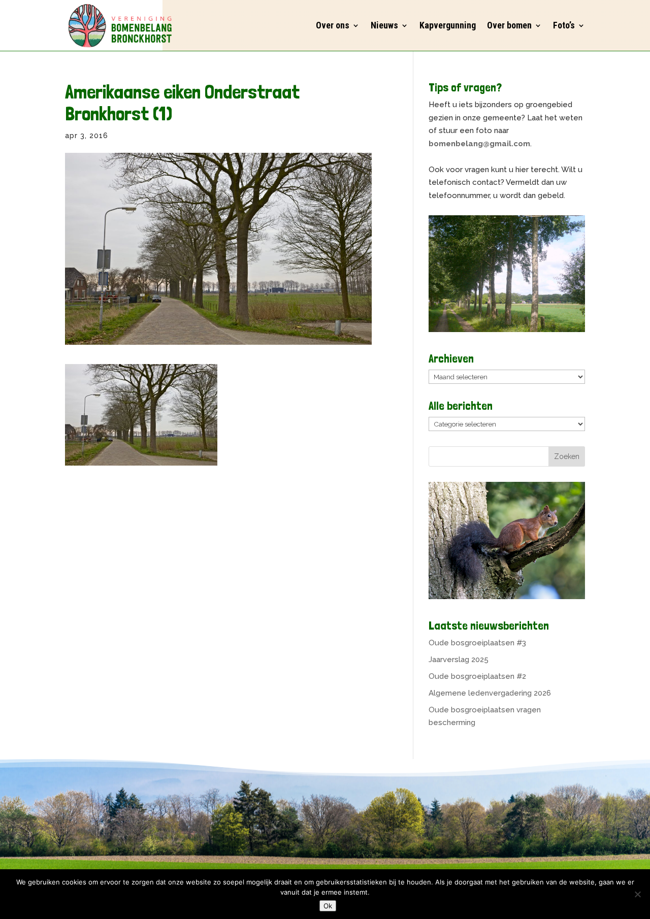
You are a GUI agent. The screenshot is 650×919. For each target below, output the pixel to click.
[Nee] (637, 894)
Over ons (332, 25)
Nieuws (384, 25)
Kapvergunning (447, 25)
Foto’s (564, 25)
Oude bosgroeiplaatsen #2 (477, 676)
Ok (327, 906)
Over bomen (509, 25)
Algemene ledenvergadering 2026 (490, 693)
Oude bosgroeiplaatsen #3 (477, 642)
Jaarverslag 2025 (459, 659)
